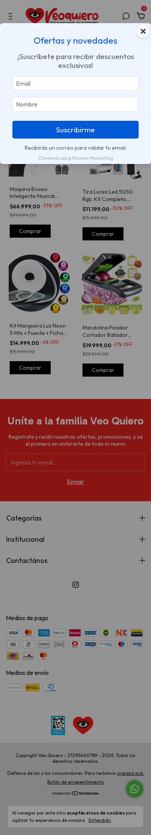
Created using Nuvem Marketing (75, 158)
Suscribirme (75, 129)
